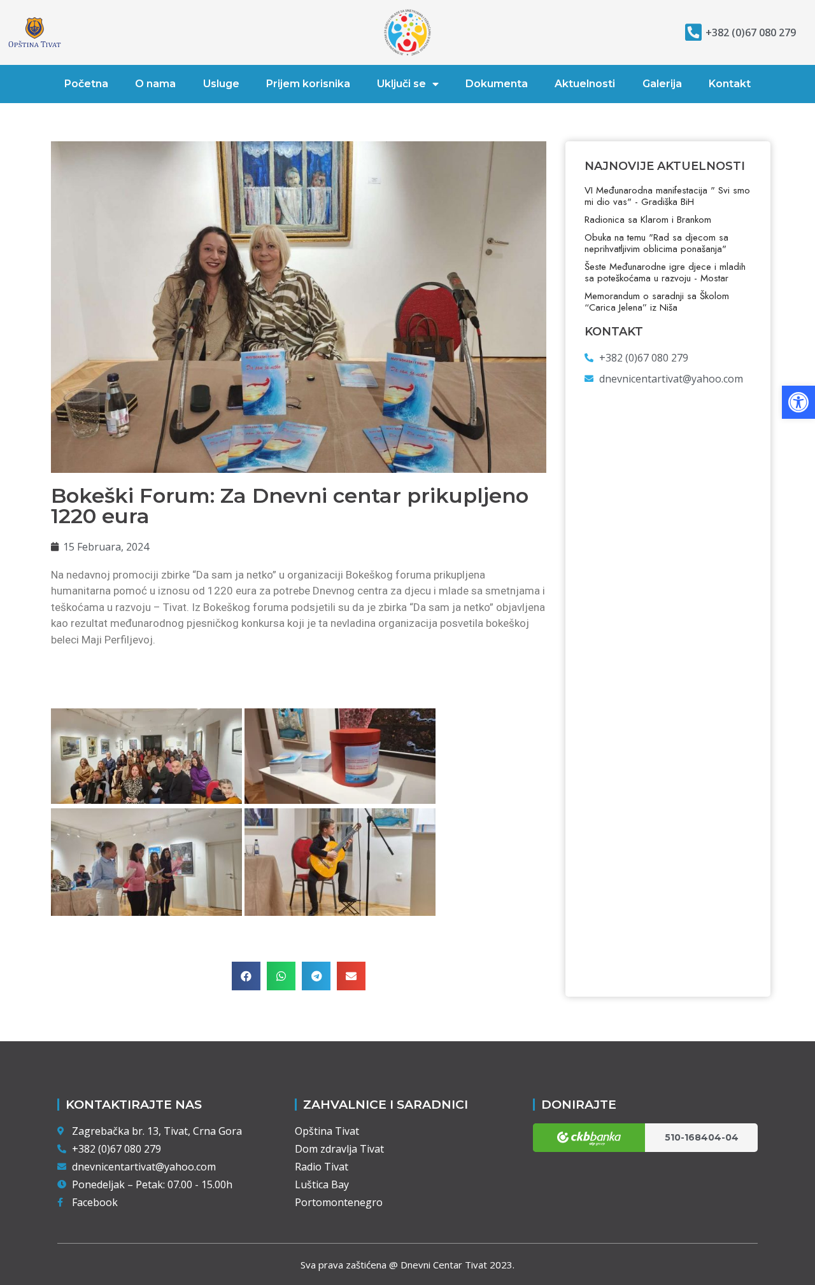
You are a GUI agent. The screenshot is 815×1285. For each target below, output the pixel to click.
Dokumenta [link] (496, 84)
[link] (798, 402)
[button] (246, 976)
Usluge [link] (221, 84)
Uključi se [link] (401, 84)
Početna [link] (86, 84)
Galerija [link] (662, 84)
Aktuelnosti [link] (585, 84)
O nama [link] (155, 84)
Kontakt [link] (730, 84)
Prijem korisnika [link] (308, 84)
